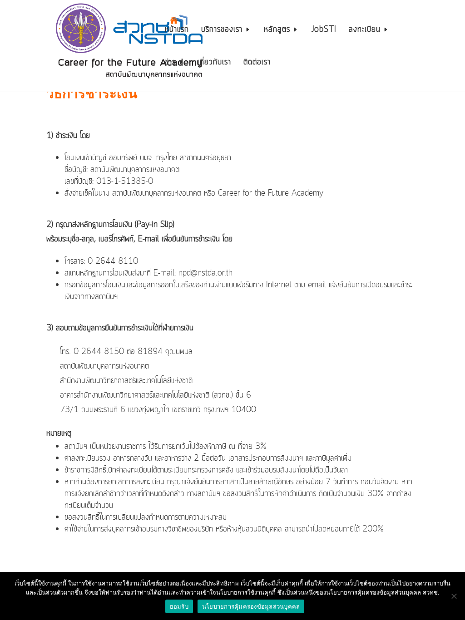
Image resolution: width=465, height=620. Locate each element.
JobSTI (324, 30)
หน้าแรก (177, 30)
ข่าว (170, 63)
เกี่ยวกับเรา (214, 63)
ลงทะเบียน (365, 30)
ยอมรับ (179, 606)
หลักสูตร (277, 30)
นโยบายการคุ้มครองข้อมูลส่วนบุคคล (251, 606)
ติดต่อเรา (257, 63)
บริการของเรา (221, 30)
